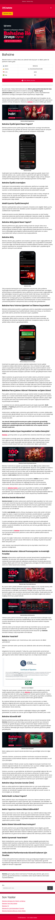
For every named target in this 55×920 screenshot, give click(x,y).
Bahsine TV (5, 906)
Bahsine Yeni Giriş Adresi (9, 903)
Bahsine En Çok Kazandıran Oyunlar (13, 908)
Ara (3, 885)
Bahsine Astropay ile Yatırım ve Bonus (13, 901)
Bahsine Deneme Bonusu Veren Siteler (14, 911)
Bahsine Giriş (7, 13)
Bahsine (29, 588)
